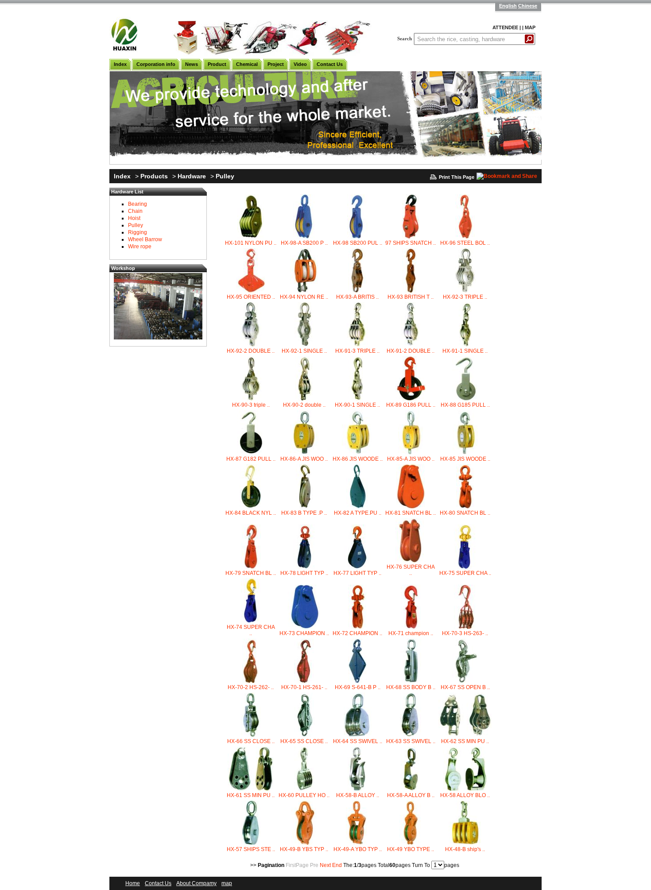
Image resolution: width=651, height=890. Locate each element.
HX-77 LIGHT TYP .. (357, 573)
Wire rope (139, 246)
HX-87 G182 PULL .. (250, 459)
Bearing (137, 204)
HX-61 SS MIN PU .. (251, 795)
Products (154, 176)
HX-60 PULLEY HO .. (304, 795)
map (226, 883)
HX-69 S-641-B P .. (357, 687)
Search (404, 38)
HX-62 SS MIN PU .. (465, 741)
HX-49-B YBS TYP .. (304, 849)
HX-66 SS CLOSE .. (251, 741)
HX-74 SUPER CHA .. (251, 630)
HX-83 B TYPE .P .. (304, 513)
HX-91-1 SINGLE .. (465, 351)
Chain (135, 211)
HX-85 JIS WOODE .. (465, 459)
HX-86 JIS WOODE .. (358, 459)
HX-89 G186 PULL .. (410, 405)
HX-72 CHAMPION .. (357, 633)
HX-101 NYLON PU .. (250, 243)
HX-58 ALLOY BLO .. (465, 795)
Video (300, 64)
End (337, 865)
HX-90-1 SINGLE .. (357, 405)
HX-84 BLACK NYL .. (250, 513)
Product (217, 64)
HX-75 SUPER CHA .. (465, 573)
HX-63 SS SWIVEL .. (410, 741)
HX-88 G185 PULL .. (465, 405)
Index (120, 64)
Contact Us (330, 64)
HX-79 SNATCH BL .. (250, 573)
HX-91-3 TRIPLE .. (357, 351)
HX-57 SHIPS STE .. (251, 849)
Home (132, 883)
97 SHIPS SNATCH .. (410, 243)
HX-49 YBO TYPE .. (410, 849)
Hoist (134, 218)
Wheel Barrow (145, 239)
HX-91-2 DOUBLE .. (410, 351)
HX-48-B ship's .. (465, 849)
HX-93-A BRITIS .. (357, 297)
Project (275, 64)
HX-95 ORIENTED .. (251, 297)
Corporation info (155, 64)
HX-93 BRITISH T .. (411, 297)
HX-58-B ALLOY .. (357, 795)
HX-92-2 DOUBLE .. (251, 351)
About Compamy (196, 883)
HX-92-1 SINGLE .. (304, 351)
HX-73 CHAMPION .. (304, 633)
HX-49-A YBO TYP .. (357, 849)
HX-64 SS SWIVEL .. (357, 741)
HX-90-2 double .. (304, 405)
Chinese (527, 5)
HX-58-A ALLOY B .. (410, 795)
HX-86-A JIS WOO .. (304, 459)
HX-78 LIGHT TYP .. (304, 573)
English (508, 5)
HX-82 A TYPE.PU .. (357, 513)
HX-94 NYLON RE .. (304, 297)
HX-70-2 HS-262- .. (251, 687)
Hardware (192, 176)
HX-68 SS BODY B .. (410, 687)
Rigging (137, 232)
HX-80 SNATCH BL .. (465, 513)
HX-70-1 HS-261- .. (304, 687)
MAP (530, 27)
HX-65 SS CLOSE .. (304, 741)
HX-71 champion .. (410, 633)
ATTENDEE (505, 27)
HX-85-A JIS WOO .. (410, 459)
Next (325, 865)
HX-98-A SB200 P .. (304, 243)
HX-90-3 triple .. (251, 405)
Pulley (225, 176)
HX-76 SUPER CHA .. (411, 570)
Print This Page (456, 177)
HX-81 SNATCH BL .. (410, 513)
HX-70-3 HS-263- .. (465, 633)
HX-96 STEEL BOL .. (465, 243)
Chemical (247, 64)
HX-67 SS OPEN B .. (465, 687)
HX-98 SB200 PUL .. (357, 243)
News (191, 64)
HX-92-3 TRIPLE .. (465, 297)
